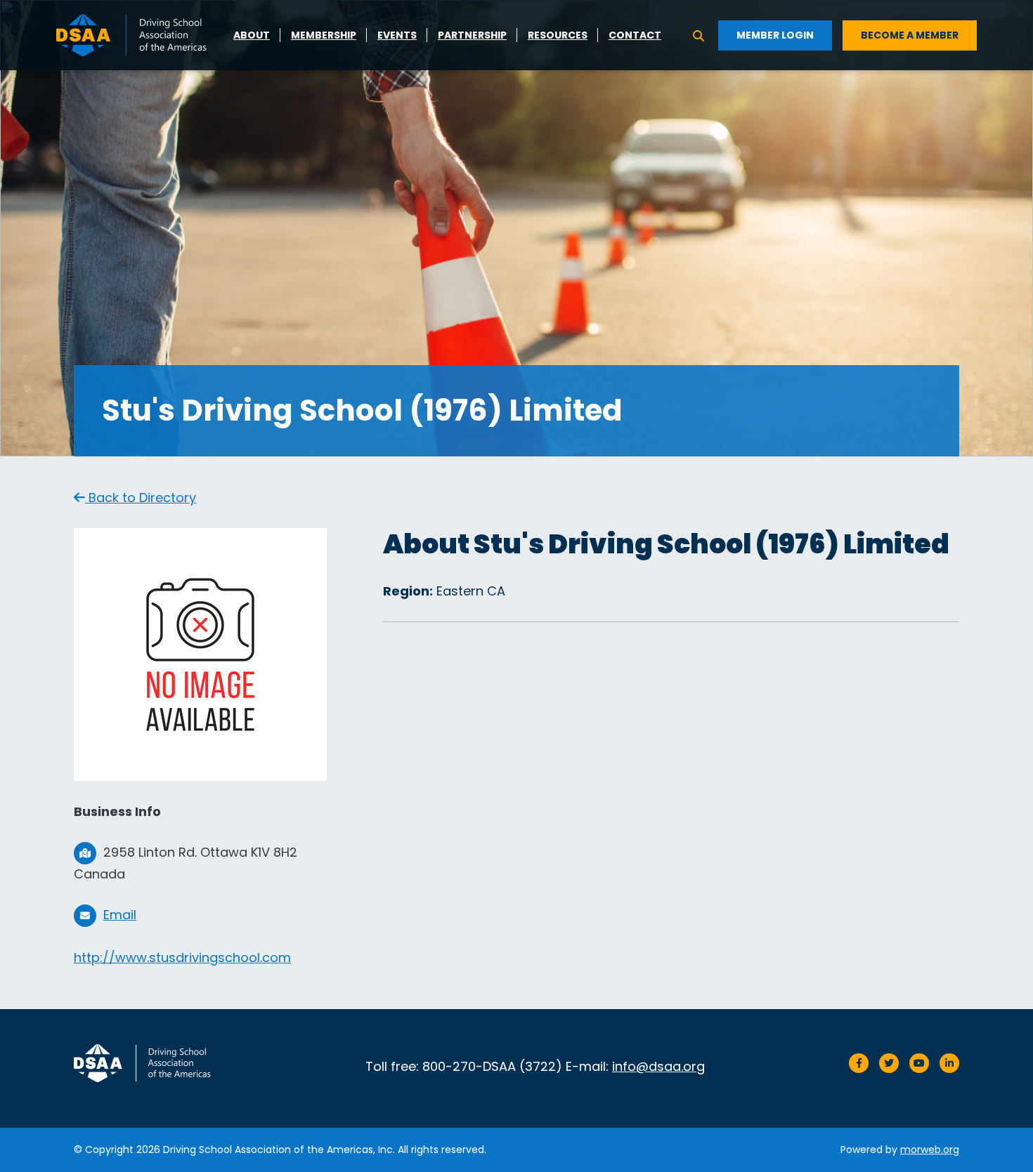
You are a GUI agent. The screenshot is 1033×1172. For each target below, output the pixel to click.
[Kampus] (147, 1063)
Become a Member (910, 35)
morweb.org (929, 1150)
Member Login (775, 35)
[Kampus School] (138, 34)
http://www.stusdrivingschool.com (182, 957)
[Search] (698, 35)
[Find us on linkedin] (949, 1063)
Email (119, 914)
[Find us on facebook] (859, 1063)
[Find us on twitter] (889, 1063)
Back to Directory (140, 497)
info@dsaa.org (658, 1066)
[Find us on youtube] (919, 1063)
